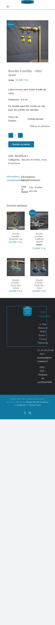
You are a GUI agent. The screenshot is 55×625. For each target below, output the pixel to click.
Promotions (14, 163)
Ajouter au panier (21, 144)
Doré (43, 159)
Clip (31, 187)
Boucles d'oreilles (31, 159)
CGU (42, 367)
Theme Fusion (35, 405)
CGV (42, 371)
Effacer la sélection (40, 126)
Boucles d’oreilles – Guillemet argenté (39, 237)
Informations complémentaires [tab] (12, 178)
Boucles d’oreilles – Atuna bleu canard (16, 284)
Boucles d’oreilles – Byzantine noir (15, 236)
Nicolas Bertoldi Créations (37, 402)
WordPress (21, 405)
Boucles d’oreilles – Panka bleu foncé (39, 284)
